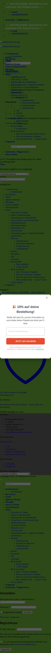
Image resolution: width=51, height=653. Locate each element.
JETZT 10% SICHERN (25, 341)
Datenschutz (40, 349)
